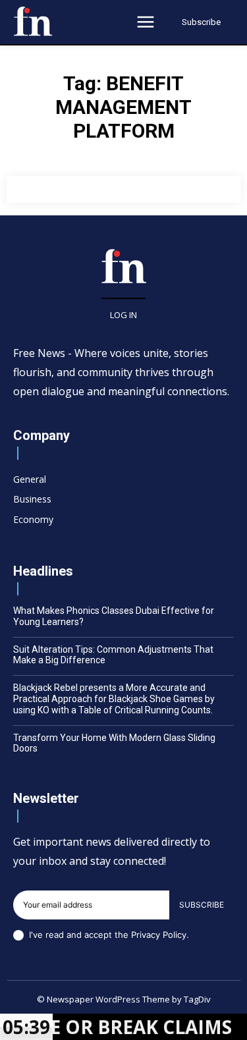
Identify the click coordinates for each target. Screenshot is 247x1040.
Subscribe (201, 905)
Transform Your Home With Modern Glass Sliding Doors (114, 743)
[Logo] (33, 21)
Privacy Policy (158, 934)
